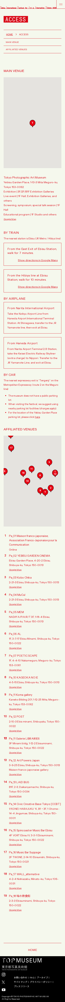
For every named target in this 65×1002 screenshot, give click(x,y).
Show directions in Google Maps (38, 260)
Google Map (10, 219)
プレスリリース (21, 986)
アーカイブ (42, 978)
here (37, 417)
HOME (32, 949)
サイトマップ (20, 982)
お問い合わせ (20, 978)
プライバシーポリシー (41, 982)
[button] (32, 123)
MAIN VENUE (12, 42)
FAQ (32, 978)
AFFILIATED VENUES (16, 49)
